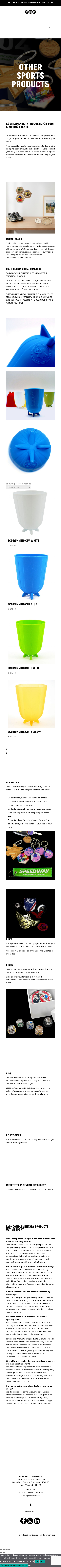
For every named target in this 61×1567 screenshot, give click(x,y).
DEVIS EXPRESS (30, 35)
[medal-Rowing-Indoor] (30, 473)
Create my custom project (30, 1065)
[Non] (29, 1565)
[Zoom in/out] (1, 1549)
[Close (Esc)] (9, 1549)
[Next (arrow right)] (4, 1552)
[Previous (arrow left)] (1, 1552)
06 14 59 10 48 (26, 2)
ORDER (30, 1108)
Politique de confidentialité (14, 1565)
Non (42, 1561)
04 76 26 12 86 (13, 2)
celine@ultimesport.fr (43, 2)
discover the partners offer (30, 1199)
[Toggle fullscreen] (4, 1549)
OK (36, 1561)
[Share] (6, 1549)
